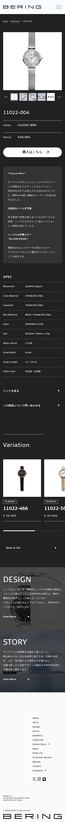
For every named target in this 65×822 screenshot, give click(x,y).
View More (9, 617)
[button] (14, 97)
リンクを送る (11, 390)
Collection (15, 21)
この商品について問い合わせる (22, 405)
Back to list (13, 548)
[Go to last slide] (6, 97)
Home (5, 21)
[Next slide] (59, 97)
